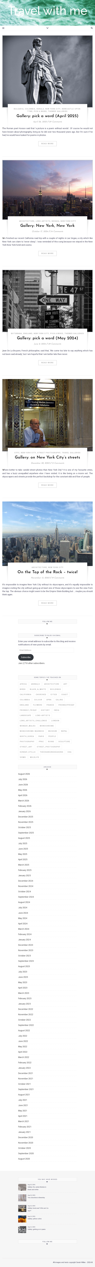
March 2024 (23, 929)
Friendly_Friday (28, 710)
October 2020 (24, 1148)
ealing (59, 700)
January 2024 (24, 939)
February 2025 (24, 870)
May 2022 (22, 1046)
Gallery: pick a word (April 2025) (47, 116)
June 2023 (23, 977)
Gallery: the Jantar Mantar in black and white (37, 1188)
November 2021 (25, 1078)
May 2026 (22, 790)
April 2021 (22, 1116)
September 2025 (26, 832)
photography (27, 741)
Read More (47, 144)
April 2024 (22, 923)
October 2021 (24, 1084)
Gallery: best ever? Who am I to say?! (38, 1209)
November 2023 (25, 950)
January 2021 (24, 1132)
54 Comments (56, 232)
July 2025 (22, 843)
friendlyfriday (66, 705)
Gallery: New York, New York (47, 226)
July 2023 (22, 971)
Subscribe (26, 657)
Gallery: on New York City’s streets (47, 457)
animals (35, 684)
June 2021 (23, 1105)
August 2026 (24, 774)
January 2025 (24, 875)
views (23, 757)
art (65, 684)
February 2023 (24, 998)
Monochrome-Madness (32, 731)
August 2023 (24, 966)
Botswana (16, 333)
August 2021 (24, 1094)
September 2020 (26, 1153)
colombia (25, 700)
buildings (55, 689)
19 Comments (58, 578)
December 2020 (25, 1137)
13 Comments (58, 463)
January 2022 (24, 1068)
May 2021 (22, 1110)
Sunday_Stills (28, 752)
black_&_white (38, 689)
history (45, 710)
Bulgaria (19, 109)
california (26, 694)
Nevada (55, 221)
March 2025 (23, 865)
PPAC (41, 741)
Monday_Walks (28, 726)
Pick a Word (40, 111)
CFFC (16, 453)
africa (23, 684)
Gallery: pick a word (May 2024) (47, 338)
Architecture (26, 221)
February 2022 (24, 1062)
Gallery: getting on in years (37, 1229)
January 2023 (24, 1004)
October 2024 (24, 891)
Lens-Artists (43, 221)
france (50, 705)
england (24, 705)
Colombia (30, 109)
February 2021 (24, 1126)
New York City (52, 109)
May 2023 (22, 982)
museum (52, 731)
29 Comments (55, 122)
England (28, 333)
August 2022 (24, 1030)
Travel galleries (71, 453)
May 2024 (22, 918)
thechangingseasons (51, 752)
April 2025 (22, 859)
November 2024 (25, 886)
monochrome (47, 726)
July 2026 (22, 779)
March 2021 (23, 1121)
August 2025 (24, 838)
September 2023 (26, 961)
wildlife (34, 757)
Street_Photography (48, 747)
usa (69, 752)
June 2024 (23, 913)
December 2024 (25, 881)
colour (38, 700)
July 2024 (22, 907)
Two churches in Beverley (36, 1197)
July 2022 (22, 1036)
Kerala (40, 109)
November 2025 (25, 822)
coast (64, 694)
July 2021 (22, 1100)
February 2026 (24, 806)
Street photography (49, 453)
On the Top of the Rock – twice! (47, 572)
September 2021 (26, 1089)
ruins (51, 741)
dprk (49, 700)
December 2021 (25, 1073)
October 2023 (24, 955)
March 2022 (23, 1057)
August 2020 (24, 1159)
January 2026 (24, 811)
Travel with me (47, 10)
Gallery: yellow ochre (35, 1219)
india (56, 710)
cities (54, 694)
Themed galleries (58, 111)
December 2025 (25, 816)
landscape (25, 715)
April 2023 (22, 988)
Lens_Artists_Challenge (33, 721)
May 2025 (22, 854)
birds (23, 689)
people (52, 736)
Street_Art (26, 747)
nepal (64, 731)
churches (41, 694)
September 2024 (26, 897)
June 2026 (23, 784)
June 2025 (23, 849)
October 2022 (24, 1020)
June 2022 (23, 1041)
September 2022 (26, 1025)
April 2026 (22, 795)
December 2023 (25, 945)
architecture (51, 684)
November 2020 (25, 1143)
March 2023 (23, 993)
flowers (37, 705)
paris (41, 736)
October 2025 (24, 827)
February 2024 (24, 934)
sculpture (64, 741)
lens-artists (42, 715)
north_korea (27, 736)
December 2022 (25, 1009)
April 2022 (22, 1052)
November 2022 (25, 1014)
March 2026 (23, 800)
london (55, 721)
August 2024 (24, 902)
